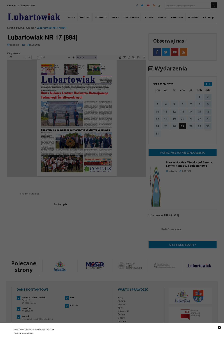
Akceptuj (30, 333)
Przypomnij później (20, 333)
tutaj (52, 329)
